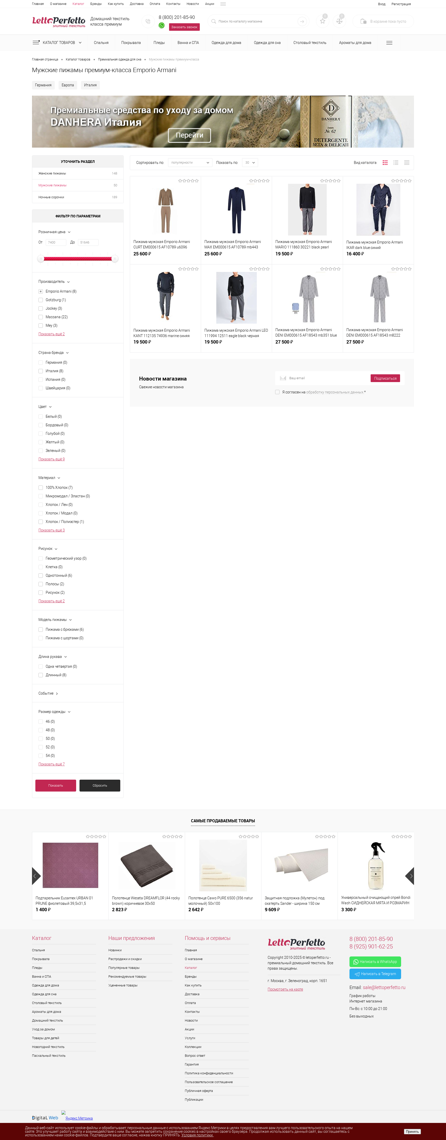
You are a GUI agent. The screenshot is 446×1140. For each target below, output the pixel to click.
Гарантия (192, 1064)
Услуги (190, 1038)
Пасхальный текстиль (49, 1056)
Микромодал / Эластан (68, 496)
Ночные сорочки (51, 197)
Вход (381, 4)
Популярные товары (124, 968)
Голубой (55, 433)
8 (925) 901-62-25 (371, 946)
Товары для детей (45, 1038)
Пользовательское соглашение (209, 1082)
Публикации (194, 1099)
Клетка (54, 567)
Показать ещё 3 (51, 530)
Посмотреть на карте (285, 989)
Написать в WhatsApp (378, 962)
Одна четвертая (61, 666)
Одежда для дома (45, 985)
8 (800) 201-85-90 (177, 17)
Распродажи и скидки (125, 959)
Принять (412, 1132)
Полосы (55, 584)
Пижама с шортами (65, 638)
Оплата (155, 4)
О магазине (58, 4)
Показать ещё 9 (51, 459)
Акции (209, 4)
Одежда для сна (44, 994)
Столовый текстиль (47, 1003)
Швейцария (58, 388)
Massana (57, 317)
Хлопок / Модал (62, 513)
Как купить (116, 4)
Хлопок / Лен (59, 505)
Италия (90, 85)
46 (50, 721)
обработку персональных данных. (335, 392)
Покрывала (41, 959)
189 (114, 197)
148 (114, 173)
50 (115, 185)
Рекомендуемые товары (127, 976)
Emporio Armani (61, 291)
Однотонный (59, 575)
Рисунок (55, 592)
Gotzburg (56, 300)
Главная (38, 4)
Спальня (38, 950)
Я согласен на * (324, 392)
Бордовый (57, 425)
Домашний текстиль (47, 1020)
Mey (52, 325)
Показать (55, 785)
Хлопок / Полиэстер (65, 522)
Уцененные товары (123, 985)
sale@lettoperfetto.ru (384, 987)
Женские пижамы (52, 173)
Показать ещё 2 (51, 334)
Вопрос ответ (195, 1056)
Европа (68, 85)
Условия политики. (197, 1135)
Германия (43, 85)
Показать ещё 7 (51, 764)
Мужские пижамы (52, 185)
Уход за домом (43, 1029)
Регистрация (401, 4)
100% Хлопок (59, 487)
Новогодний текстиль (48, 1047)
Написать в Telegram (378, 974)
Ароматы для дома (46, 1012)
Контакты (173, 4)
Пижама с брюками (65, 629)
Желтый (55, 442)
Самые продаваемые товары (223, 821)
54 (50, 756)
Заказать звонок (184, 27)
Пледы (37, 968)
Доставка (137, 4)
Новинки (115, 950)
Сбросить (100, 785)
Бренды (96, 4)
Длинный (56, 675)
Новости (193, 4)
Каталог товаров (59, 43)
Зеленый (56, 451)
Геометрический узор (66, 558)
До (72, 242)
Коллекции (193, 1047)
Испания (56, 379)
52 (50, 747)
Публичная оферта (199, 1091)
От (40, 242)
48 (50, 730)
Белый (54, 416)
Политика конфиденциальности (209, 1073)
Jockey (54, 308)
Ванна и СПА (41, 976)
